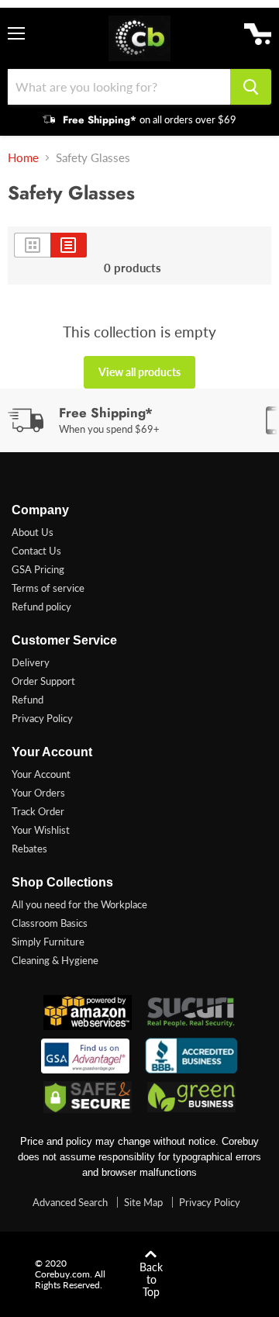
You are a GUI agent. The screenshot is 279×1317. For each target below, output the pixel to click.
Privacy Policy (42, 718)
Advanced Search (70, 1202)
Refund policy (41, 606)
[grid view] (32, 245)
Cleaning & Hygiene (55, 960)
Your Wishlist (41, 830)
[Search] (250, 87)
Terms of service (48, 588)
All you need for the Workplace (79, 904)
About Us (32, 532)
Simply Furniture (48, 941)
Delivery (31, 662)
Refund (27, 699)
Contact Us (36, 550)
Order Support (43, 681)
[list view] (68, 245)
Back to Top (151, 1279)
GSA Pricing (38, 569)
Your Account (41, 774)
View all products (139, 372)
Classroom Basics (50, 923)
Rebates (29, 848)
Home (23, 157)
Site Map (143, 1202)
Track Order (38, 811)
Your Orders (38, 792)
